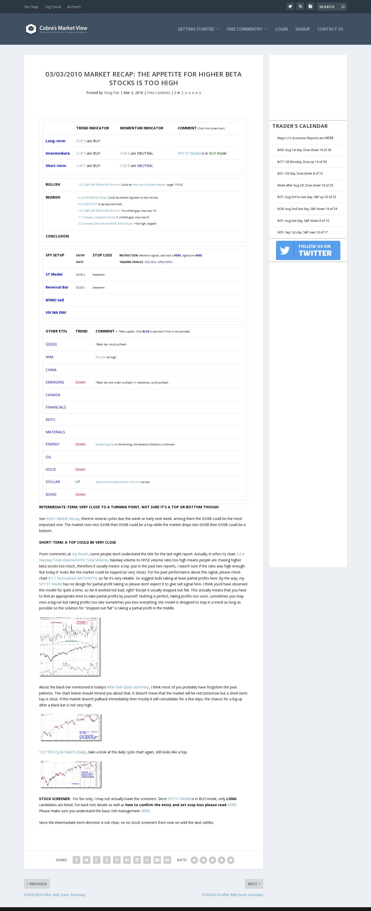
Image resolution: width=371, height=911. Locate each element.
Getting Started (196, 29)
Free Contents (158, 92)
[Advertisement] (308, 86)
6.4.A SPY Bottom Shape (92, 197)
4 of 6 (125, 153)
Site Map (31, 6)
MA (135, 382)
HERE (231, 804)
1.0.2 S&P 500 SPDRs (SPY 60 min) (98, 210)
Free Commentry (244, 29)
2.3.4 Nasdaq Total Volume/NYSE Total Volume (105, 223)
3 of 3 (81, 140)
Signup (302, 29)
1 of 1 (81, 165)
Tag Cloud (52, 6)
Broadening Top (105, 444)
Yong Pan (111, 92)
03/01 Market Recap (62, 518)
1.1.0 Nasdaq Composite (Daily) (96, 217)
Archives (74, 6)
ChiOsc (101, 357)
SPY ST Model (189, 153)
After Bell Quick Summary (128, 687)
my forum (80, 554)
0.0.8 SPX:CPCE (87, 204)
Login (281, 29)
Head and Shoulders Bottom (112, 482)
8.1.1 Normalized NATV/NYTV (72, 578)
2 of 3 (81, 153)
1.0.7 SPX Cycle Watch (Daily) (62, 752)
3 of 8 (125, 165)
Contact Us (330, 29)
